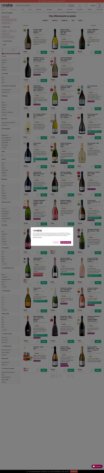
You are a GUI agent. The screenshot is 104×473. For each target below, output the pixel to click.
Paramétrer (56, 242)
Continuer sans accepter (37, 237)
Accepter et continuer (65, 242)
